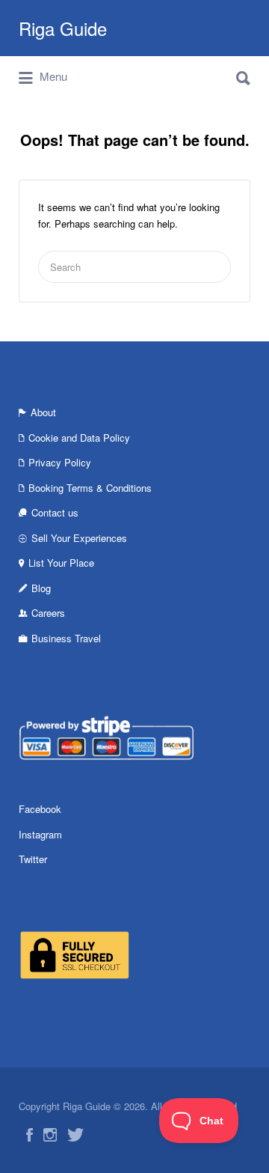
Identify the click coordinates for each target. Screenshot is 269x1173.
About (43, 412)
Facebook (40, 809)
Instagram (40, 834)
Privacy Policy (59, 462)
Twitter (33, 859)
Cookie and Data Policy (79, 437)
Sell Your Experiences (79, 538)
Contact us (54, 512)
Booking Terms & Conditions (90, 488)
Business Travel (66, 638)
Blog (41, 588)
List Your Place (61, 562)
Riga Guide (63, 28)
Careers (48, 613)
